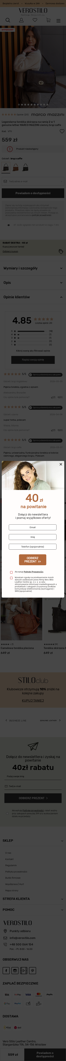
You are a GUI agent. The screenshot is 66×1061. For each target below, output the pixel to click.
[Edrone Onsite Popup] (33, 530)
